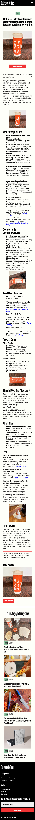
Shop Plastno (17, 66)
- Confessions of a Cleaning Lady (18, 223)
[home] (7, 3)
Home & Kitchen (7, 780)
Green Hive (21, 466)
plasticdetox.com (21, 478)
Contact (4, 794)
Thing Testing (17, 335)
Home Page (5, 789)
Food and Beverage (8, 778)
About (3, 792)
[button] (32, 3)
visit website (8, 600)
